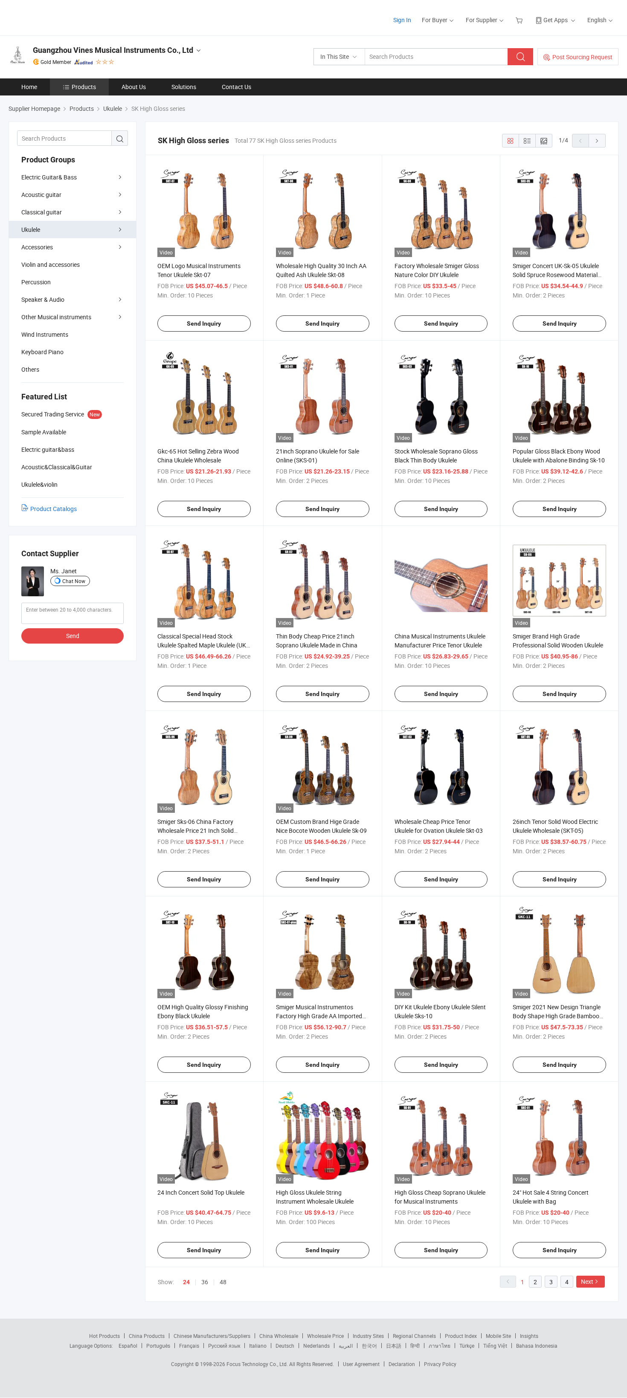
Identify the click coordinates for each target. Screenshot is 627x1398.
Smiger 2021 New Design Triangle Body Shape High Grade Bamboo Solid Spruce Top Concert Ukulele (557, 1016)
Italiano (258, 1345)
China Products (147, 1335)
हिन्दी (415, 1345)
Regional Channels (414, 1335)
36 (204, 1282)
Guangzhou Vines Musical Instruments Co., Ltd (113, 50)
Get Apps (555, 20)
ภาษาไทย (439, 1345)
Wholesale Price (325, 1335)
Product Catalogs (53, 509)
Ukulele (30, 229)
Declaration (402, 1363)
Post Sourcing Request (582, 57)
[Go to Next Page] (597, 140)
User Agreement (361, 1363)
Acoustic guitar (41, 195)
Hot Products (104, 1335)
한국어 (369, 1345)
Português (158, 1345)
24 (186, 1282)
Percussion (36, 282)
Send (72, 636)
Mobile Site (498, 1335)
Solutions (183, 87)
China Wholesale (278, 1335)
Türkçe (466, 1345)
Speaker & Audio (42, 299)
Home (29, 87)
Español (128, 1345)
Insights (529, 1335)
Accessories (37, 247)
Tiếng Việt (495, 1345)
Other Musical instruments (56, 317)
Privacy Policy (440, 1363)
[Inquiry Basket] (520, 20)
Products (84, 87)
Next (587, 1281)
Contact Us (236, 87)
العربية (346, 1345)
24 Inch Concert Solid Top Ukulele (200, 1192)
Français (189, 1345)
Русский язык (224, 1345)
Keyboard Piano (42, 352)
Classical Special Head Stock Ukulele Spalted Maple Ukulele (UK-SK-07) (202, 645)
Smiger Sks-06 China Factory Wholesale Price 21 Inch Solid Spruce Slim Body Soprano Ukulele (202, 830)
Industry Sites (368, 1335)
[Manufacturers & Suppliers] (63, 17)
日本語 (393, 1345)
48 (223, 1282)
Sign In (402, 20)
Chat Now (73, 581)
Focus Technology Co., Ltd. (257, 1363)
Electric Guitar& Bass (49, 177)
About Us (134, 87)
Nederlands (316, 1345)
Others (30, 369)
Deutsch (285, 1345)
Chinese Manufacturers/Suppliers (212, 1335)
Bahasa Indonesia (536, 1345)
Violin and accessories (50, 264)
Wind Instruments (44, 334)
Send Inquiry (204, 323)
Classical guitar (41, 212)
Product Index (461, 1335)
